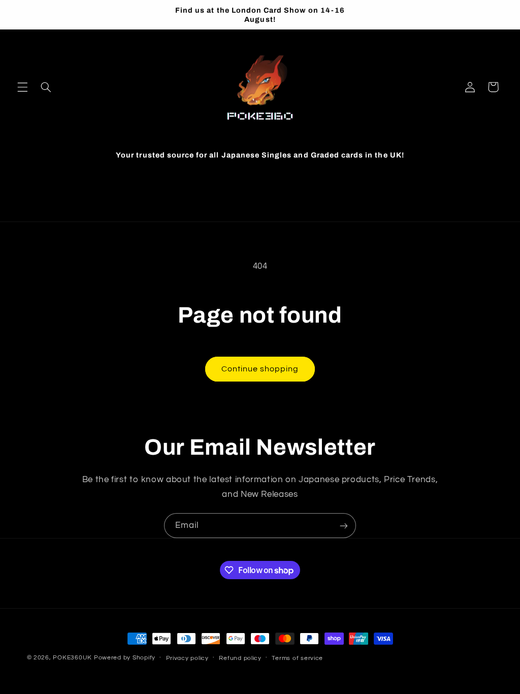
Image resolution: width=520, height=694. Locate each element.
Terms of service (297, 658)
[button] (22, 87)
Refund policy (240, 658)
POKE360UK (72, 657)
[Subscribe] (343, 525)
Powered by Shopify (124, 657)
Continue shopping (260, 369)
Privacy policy (187, 658)
